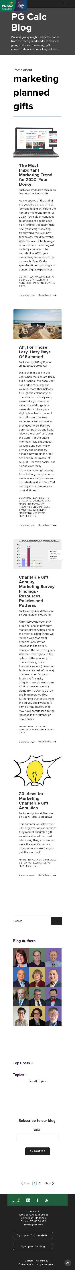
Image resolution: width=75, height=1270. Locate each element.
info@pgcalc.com (33, 1224)
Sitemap (29, 1261)
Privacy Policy (41, 1261)
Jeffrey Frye (41, 362)
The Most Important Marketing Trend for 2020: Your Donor (35, 175)
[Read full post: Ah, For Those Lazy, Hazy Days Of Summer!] (37, 324)
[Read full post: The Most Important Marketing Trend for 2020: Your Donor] (37, 142)
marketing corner (30, 726)
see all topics (37, 1081)
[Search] (56, 921)
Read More (45, 295)
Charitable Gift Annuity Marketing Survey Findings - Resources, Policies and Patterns (36, 591)
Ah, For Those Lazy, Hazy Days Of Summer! (35, 352)
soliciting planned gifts (34, 498)
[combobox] (32, 921)
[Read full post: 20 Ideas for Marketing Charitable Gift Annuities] (37, 770)
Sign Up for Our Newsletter (32, 1235)
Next (48, 1183)
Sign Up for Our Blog (33, 1246)
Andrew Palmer (43, 190)
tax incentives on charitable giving (34, 507)
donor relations (29, 277)
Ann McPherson (43, 611)
